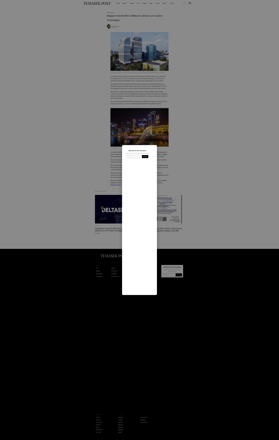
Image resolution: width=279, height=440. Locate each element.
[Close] (154, 147)
